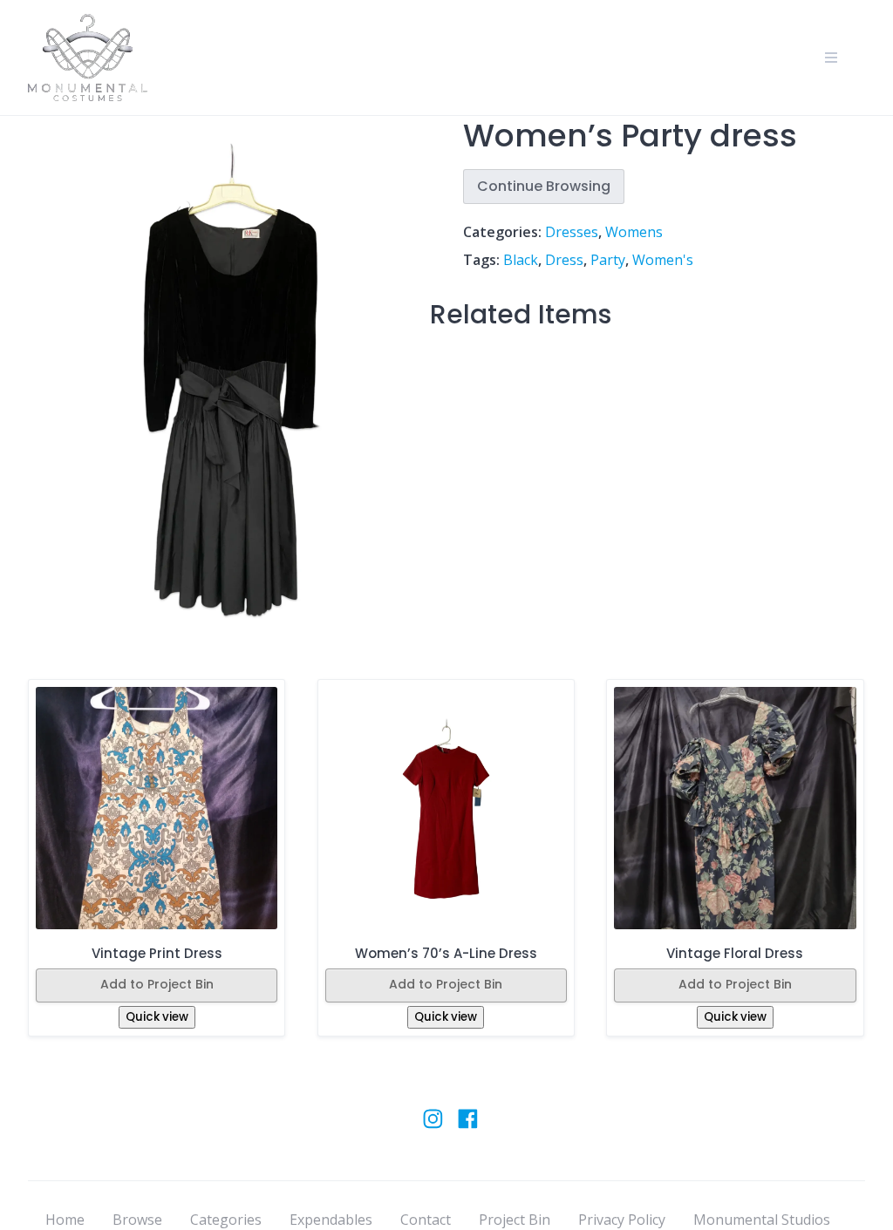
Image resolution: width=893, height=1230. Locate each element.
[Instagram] (433, 1126)
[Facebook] (468, 1126)
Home (65, 1219)
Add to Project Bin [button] (157, 984)
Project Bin (514, 1219)
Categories (226, 1219)
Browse (137, 1219)
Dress (564, 259)
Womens (634, 231)
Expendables (331, 1219)
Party (607, 259)
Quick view (157, 1017)
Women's (662, 259)
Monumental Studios (761, 1219)
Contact (425, 1219)
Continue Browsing (543, 186)
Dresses (571, 231)
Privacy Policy (621, 1219)
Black (520, 259)
